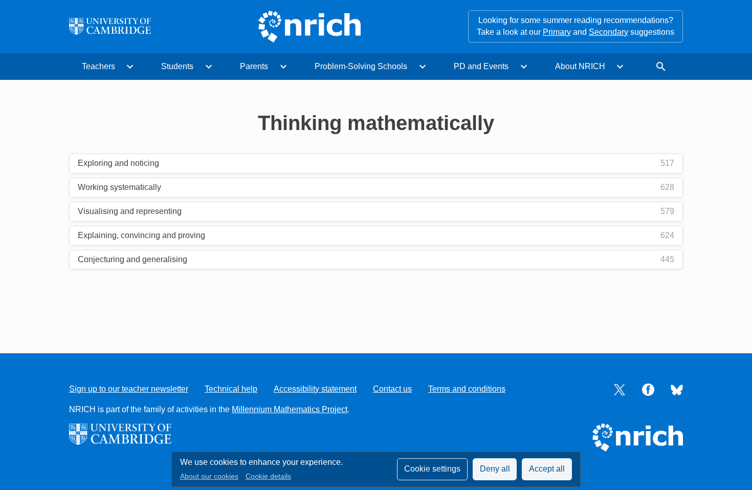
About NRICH (580, 66)
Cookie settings (432, 468)
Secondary (608, 32)
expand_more (130, 66)
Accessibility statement (315, 389)
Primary (557, 32)
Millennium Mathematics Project (289, 409)
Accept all (547, 468)
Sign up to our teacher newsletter (128, 389)
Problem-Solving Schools (361, 66)
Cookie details (268, 476)
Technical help (231, 389)
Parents (254, 66)
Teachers (98, 66)
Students (177, 66)
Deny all (495, 468)
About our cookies (209, 476)
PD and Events (481, 66)
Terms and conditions (466, 389)
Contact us (392, 389)
